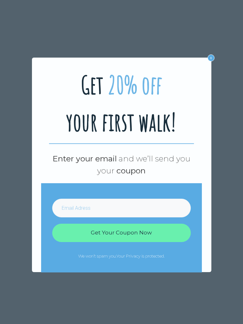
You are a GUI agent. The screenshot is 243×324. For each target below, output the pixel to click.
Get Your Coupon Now (121, 232)
